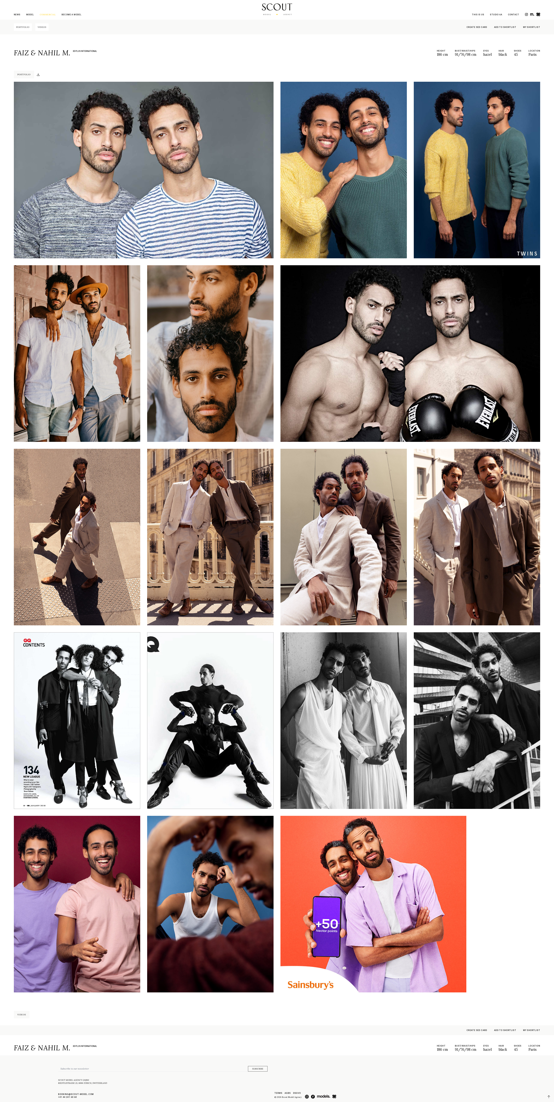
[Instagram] (526, 14)
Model (30, 14)
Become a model (72, 14)
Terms (278, 1093)
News (17, 14)
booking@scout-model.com (76, 1094)
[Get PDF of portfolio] (38, 74)
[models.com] (532, 14)
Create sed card (477, 27)
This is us (478, 14)
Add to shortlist (505, 27)
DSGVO (297, 1093)
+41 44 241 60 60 (67, 1097)
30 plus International (85, 51)
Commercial (48, 14)
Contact (513, 14)
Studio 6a (496, 14)
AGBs (288, 1093)
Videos (42, 27)
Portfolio (23, 27)
